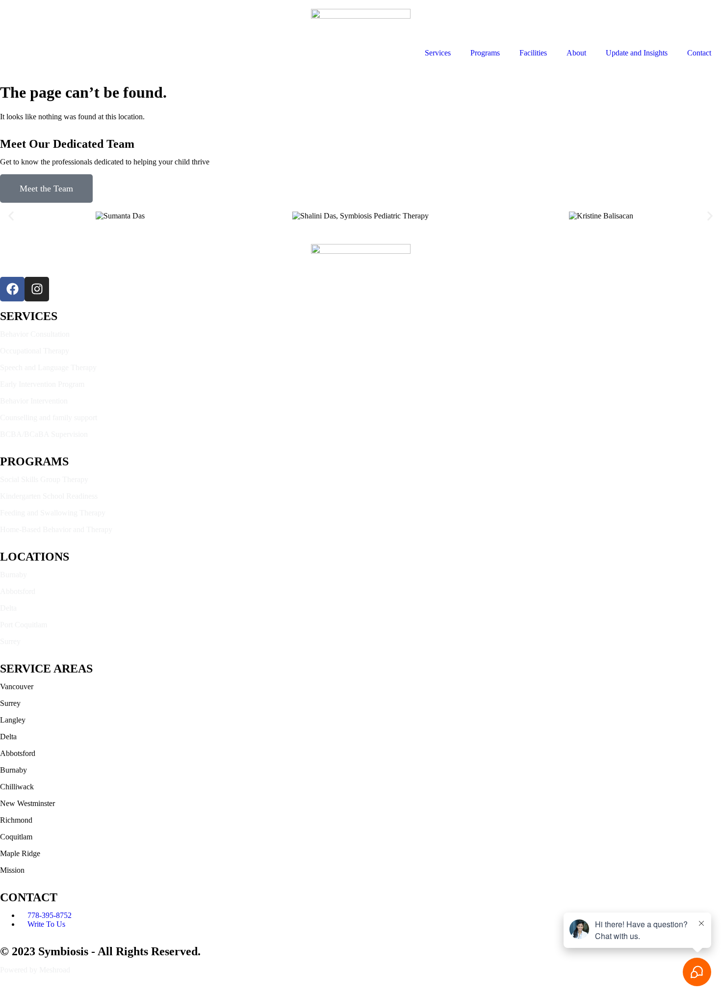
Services (438, 53)
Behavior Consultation (35, 334)
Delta (8, 608)
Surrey (10, 641)
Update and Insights (637, 53)
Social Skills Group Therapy (44, 479)
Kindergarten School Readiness (49, 496)
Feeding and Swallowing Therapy (52, 513)
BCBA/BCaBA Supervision (44, 434)
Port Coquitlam (23, 624)
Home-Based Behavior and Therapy (56, 529)
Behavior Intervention (34, 401)
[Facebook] (12, 289)
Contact (699, 53)
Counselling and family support (48, 417)
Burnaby (13, 574)
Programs (485, 53)
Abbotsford (17, 591)
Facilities (533, 53)
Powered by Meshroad (35, 970)
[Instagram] (37, 289)
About (576, 53)
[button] (11, 216)
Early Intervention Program (42, 384)
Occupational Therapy (34, 351)
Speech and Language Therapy (48, 367)
